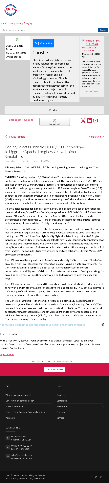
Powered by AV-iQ (65, 361)
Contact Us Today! (54, 369)
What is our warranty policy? (18, 395)
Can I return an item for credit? (20, 400)
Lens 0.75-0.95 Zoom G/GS (89, 49)
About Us (61, 395)
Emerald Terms (38, 361)
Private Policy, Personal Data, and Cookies (25, 412)
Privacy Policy (51, 361)
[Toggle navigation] (102, 5)
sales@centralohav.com (22, 455)
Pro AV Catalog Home (11, 23)
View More (10, 417)
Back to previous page (21, 119)
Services (60, 417)
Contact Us (62, 400)
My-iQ (29, 23)
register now (7, 354)
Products (61, 412)
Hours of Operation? (15, 406)
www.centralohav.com (21, 458)
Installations (62, 406)
